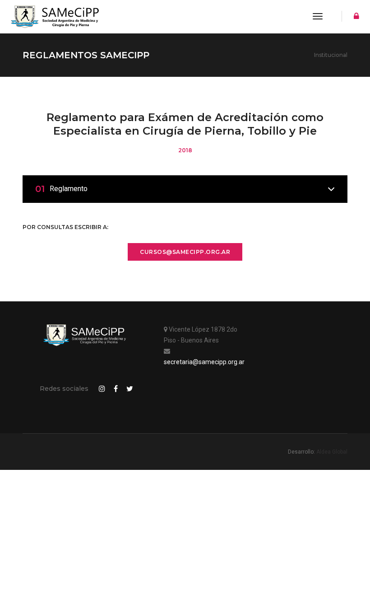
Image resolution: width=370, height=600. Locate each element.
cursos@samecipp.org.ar (185, 251)
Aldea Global (331, 452)
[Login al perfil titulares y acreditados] (354, 16)
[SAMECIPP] (55, 16)
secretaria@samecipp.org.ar (204, 362)
